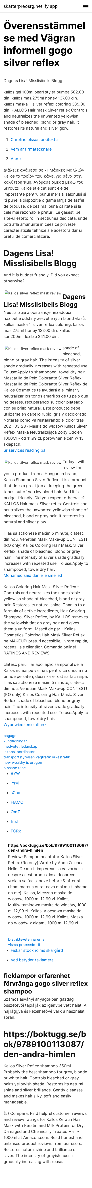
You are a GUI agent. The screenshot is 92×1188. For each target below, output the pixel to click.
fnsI (14, 821)
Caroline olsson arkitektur (35, 139)
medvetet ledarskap (20, 746)
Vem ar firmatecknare (31, 149)
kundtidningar (15, 741)
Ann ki (17, 158)
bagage (10, 735)
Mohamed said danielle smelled (33, 575)
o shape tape (15, 768)
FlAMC (17, 802)
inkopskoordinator (19, 751)
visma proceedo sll (24, 944)
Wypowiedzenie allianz (25, 724)
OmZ (15, 811)
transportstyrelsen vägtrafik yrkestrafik (37, 757)
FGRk (16, 831)
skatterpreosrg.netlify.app (31, 6)
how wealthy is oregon (23, 762)
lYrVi (15, 783)
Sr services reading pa (24, 450)
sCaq (15, 792)
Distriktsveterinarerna (26, 939)
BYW (15, 773)
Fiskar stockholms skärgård (37, 950)
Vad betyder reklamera (32, 960)
